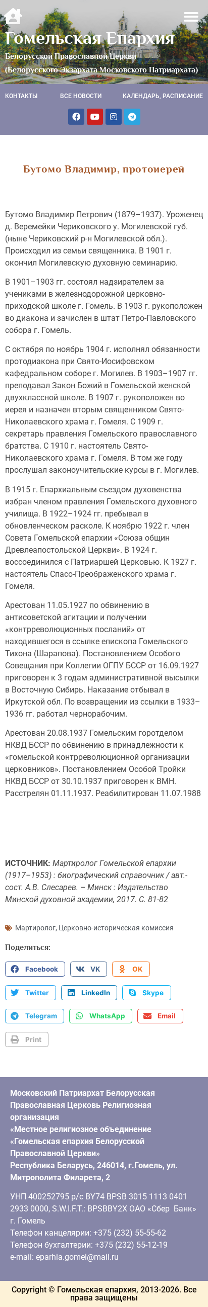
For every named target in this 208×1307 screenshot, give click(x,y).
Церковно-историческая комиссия (116, 928)
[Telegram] (132, 117)
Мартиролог (35, 928)
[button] (191, 17)
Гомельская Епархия (90, 38)
